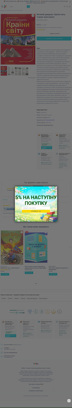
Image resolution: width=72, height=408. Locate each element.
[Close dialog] (55, 188)
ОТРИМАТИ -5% (36, 211)
